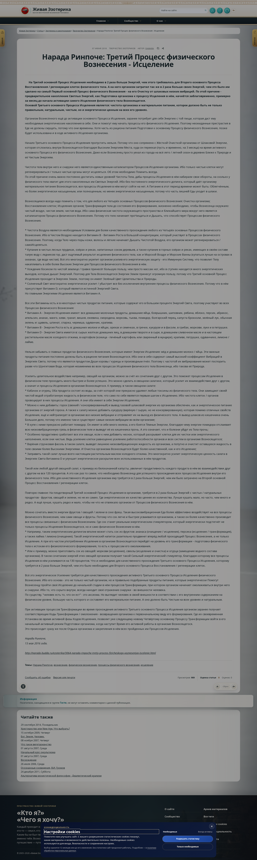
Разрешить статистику (187, 838)
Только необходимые (188, 846)
